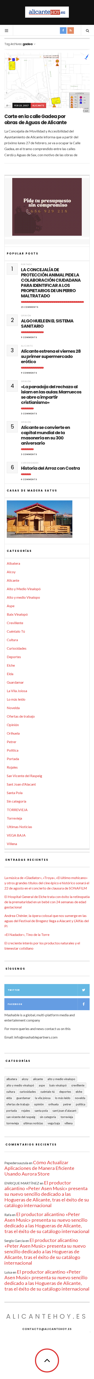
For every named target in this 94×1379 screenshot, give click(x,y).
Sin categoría (16, 801)
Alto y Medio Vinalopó (24, 589)
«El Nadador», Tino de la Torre (26, 934)
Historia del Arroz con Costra (50, 468)
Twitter (14, 990)
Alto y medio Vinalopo (23, 597)
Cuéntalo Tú (16, 631)
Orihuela (13, 733)
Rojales (12, 767)
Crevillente (15, 623)
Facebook (15, 1004)
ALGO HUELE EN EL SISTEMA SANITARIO (47, 323)
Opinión (26, 315)
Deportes (14, 657)
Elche (11, 665)
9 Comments (29, 337)
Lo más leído (16, 699)
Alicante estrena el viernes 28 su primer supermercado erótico (51, 356)
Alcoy (11, 572)
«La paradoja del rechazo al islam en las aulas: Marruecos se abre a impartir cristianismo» (51, 394)
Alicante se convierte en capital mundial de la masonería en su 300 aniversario (45, 435)
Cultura (12, 640)
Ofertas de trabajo (21, 716)
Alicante (38, 105)
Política (12, 750)
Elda (10, 674)
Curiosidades (29, 463)
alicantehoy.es (47, 1316)
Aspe (10, 606)
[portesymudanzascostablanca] (47, 207)
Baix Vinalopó (17, 614)
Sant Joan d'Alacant (21, 784)
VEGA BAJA (16, 835)
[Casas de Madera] (47, 521)
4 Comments (29, 479)
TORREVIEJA (17, 810)
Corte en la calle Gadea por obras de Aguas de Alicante (35, 119)
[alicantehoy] (47, 12)
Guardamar (15, 682)
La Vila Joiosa (17, 691)
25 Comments (29, 307)
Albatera (13, 563)
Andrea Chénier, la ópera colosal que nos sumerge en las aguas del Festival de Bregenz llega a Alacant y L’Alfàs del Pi (46, 920)
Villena (12, 844)
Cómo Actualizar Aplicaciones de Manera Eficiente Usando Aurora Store (39, 1168)
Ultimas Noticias (19, 827)
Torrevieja (14, 818)
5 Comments (29, 413)
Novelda (13, 708)
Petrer (11, 742)
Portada (26, 264)
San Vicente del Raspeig (24, 776)
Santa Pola (15, 793)
